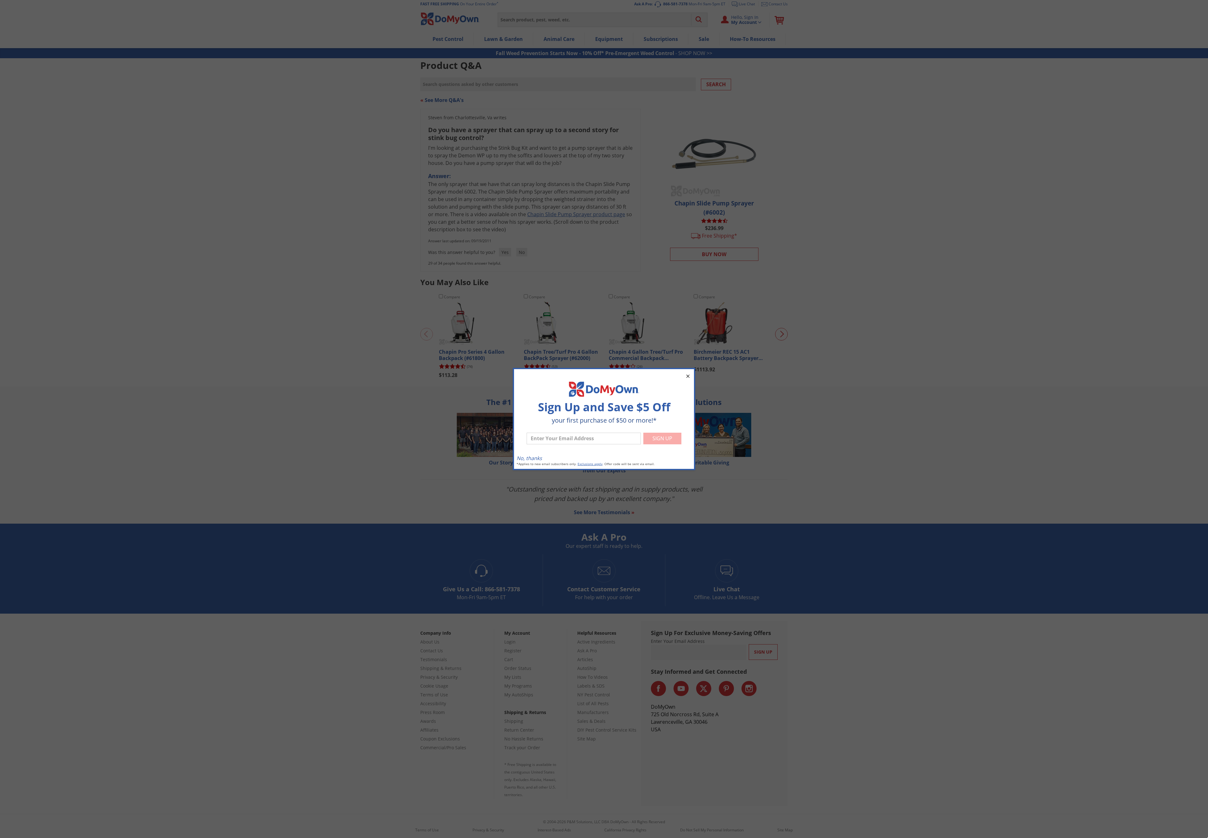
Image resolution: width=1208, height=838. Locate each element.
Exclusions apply (590, 464)
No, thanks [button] (529, 458)
